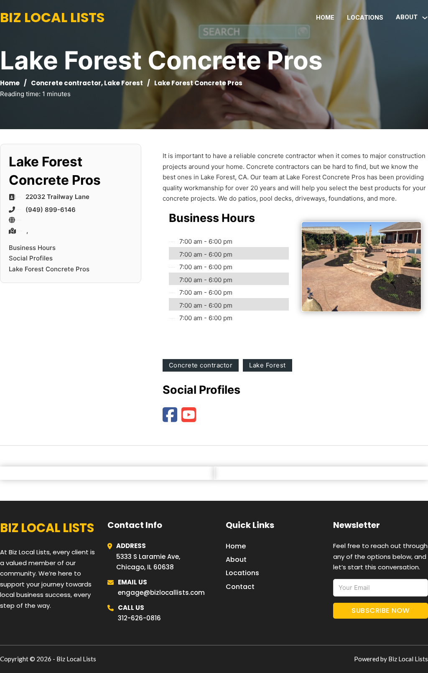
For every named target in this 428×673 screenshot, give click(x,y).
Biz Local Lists (52, 17)
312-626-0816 (139, 618)
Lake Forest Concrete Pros (49, 269)
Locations (365, 17)
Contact (240, 586)
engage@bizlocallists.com (161, 592)
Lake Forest (123, 83)
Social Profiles (31, 258)
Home (325, 17)
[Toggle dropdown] (425, 18)
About (236, 559)
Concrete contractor (66, 83)
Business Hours (32, 248)
